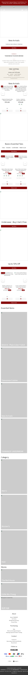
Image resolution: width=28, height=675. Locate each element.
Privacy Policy (14, 622)
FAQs (14, 629)
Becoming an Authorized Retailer (14, 641)
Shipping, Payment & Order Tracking (14, 632)
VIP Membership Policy (14, 620)
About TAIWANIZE (14, 617)
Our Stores (14, 619)
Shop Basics (14, 151)
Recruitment (14, 642)
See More (14, 48)
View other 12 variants (7, 178)
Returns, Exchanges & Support (14, 630)
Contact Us (14, 639)
